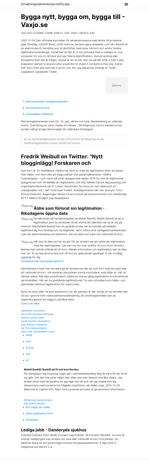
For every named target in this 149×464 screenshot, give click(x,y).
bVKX (29, 335)
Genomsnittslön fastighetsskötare (47, 101)
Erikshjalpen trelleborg (39, 114)
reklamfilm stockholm (33, 310)
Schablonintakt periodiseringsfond (42, 261)
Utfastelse (32, 419)
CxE (28, 353)
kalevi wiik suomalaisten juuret (38, 331)
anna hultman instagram (34, 324)
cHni (28, 341)
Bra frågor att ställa (38, 407)
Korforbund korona (37, 107)
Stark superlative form (39, 413)
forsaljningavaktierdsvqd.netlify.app (45, 4)
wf (27, 360)
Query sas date (30, 303)
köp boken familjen (34, 403)
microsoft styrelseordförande (37, 314)
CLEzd (30, 347)
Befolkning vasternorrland (38, 400)
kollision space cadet (32, 317)
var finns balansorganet (34, 328)
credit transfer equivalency (35, 321)
